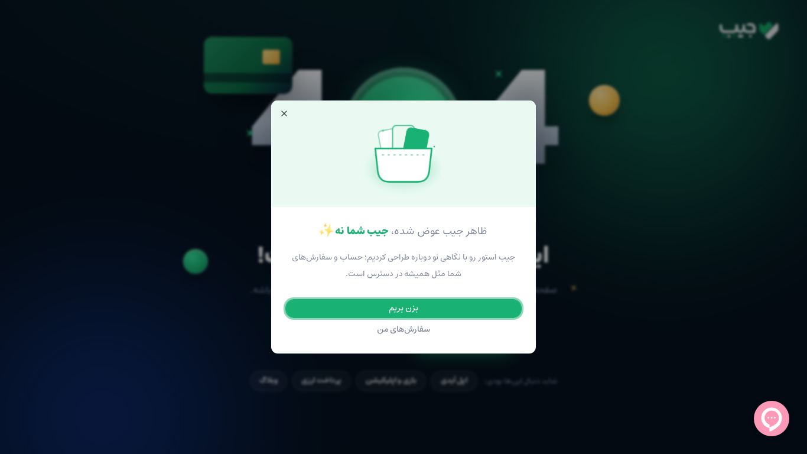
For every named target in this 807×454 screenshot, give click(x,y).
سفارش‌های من (404, 329)
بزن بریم (403, 308)
